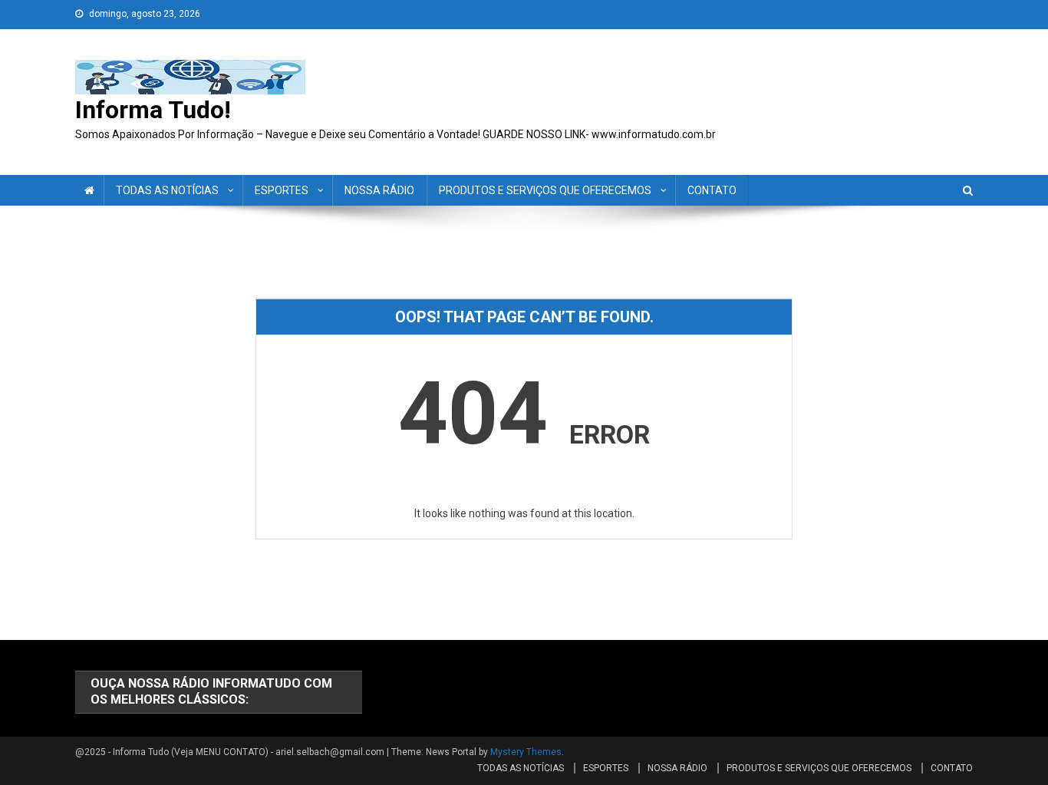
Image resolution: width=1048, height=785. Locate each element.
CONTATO (712, 190)
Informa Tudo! (153, 109)
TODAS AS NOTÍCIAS (167, 190)
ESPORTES (281, 190)
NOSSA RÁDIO (379, 190)
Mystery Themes (526, 752)
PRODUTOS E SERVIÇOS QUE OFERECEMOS (545, 190)
